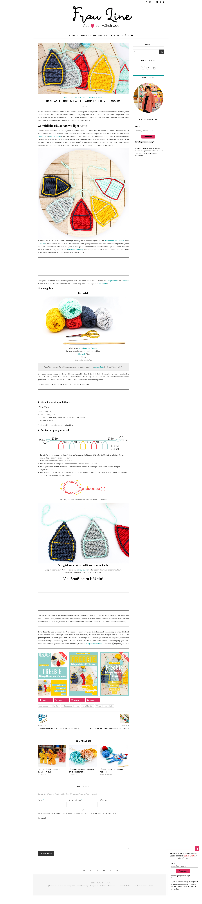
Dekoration (102, 283)
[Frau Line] (101, 18)
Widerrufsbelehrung (82, 886)
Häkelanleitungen (72, 97)
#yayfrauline (83, 570)
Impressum (52, 886)
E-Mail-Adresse (75, 800)
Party (84, 97)
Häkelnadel (81, 354)
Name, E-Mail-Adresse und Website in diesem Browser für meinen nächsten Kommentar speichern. (77, 813)
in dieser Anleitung (75, 249)
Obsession (42, 136)
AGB (73, 886)
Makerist (125, 280)
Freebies (84, 35)
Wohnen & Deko (95, 97)
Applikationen (43, 706)
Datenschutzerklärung (64, 886)
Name (41, 800)
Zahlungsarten (93, 886)
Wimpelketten (55, 136)
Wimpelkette (108, 706)
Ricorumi (41, 243)
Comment (42, 818)
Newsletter (111, 886)
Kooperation (100, 35)
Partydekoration (88, 706)
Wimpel (98, 706)
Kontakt (115, 35)
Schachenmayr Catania (114, 241)
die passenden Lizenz (94, 643)
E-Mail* (137, 127)
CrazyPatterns (112, 280)
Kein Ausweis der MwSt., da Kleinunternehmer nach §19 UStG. (135, 886)
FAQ (100, 886)
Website (103, 800)
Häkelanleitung (67, 706)
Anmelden (148, 137)
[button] (45, 700)
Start (72, 35)
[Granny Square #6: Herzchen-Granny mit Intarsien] (42, 718)
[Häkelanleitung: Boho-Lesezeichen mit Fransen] (124, 718)
